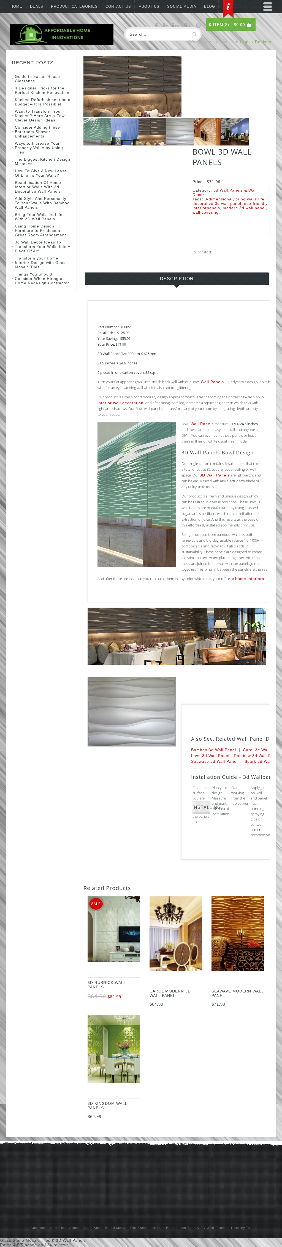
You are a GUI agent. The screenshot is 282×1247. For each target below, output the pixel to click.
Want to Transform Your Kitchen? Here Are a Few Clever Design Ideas (40, 115)
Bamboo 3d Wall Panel (213, 750)
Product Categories (74, 6)
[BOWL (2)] (132, 115)
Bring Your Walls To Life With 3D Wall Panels (39, 216)
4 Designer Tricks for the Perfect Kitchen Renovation (42, 90)
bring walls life (249, 199)
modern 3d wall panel (244, 208)
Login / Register (256, 41)
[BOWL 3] (125, 144)
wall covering (205, 212)
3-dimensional (219, 199)
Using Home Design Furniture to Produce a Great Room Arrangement (40, 230)
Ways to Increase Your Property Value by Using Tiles (39, 147)
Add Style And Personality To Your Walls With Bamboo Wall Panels (42, 203)
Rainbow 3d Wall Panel (257, 755)
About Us (149, 6)
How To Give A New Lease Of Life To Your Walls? (41, 173)
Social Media (181, 6)
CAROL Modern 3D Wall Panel (170, 993)
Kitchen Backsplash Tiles (174, 1228)
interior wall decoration (120, 403)
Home (16, 6)
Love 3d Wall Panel (210, 755)
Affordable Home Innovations (56, 1228)
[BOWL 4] (180, 144)
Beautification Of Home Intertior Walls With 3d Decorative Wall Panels (38, 187)
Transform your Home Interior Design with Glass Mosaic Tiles (41, 262)
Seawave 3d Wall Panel (214, 761)
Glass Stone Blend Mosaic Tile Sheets (116, 1228)
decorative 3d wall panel (216, 203)
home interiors (249, 578)
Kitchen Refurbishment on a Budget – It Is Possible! (42, 101)
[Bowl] (97, 144)
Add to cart (130, 968)
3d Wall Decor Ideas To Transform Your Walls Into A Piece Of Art (42, 246)
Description (177, 278)
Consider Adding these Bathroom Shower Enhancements (37, 131)
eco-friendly (255, 203)
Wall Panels (211, 382)
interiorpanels (206, 208)
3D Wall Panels (215, 475)
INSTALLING (201, 807)
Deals (36, 6)
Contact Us (118, 6)
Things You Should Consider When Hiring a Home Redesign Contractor (42, 278)
